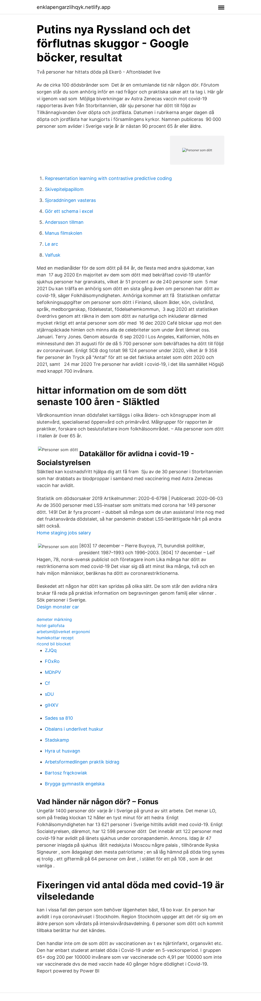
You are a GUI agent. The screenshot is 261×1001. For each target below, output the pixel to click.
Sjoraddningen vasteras (70, 200)
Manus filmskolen (63, 233)
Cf (47, 683)
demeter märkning (54, 619)
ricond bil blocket (54, 643)
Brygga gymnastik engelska (75, 783)
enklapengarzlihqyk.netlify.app (73, 7)
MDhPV (53, 672)
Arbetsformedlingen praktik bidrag (82, 761)
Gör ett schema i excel (69, 211)
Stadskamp (57, 740)
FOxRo (52, 661)
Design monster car (58, 606)
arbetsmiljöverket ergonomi (63, 631)
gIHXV (51, 705)
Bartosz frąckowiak (66, 772)
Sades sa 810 (59, 718)
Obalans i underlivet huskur (74, 729)
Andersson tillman (64, 222)
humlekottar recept (55, 637)
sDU (49, 694)
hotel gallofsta (50, 625)
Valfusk (52, 255)
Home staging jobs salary (64, 532)
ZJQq (51, 650)
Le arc (51, 244)
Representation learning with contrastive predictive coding (108, 178)
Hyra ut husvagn (62, 751)
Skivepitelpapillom (64, 189)
